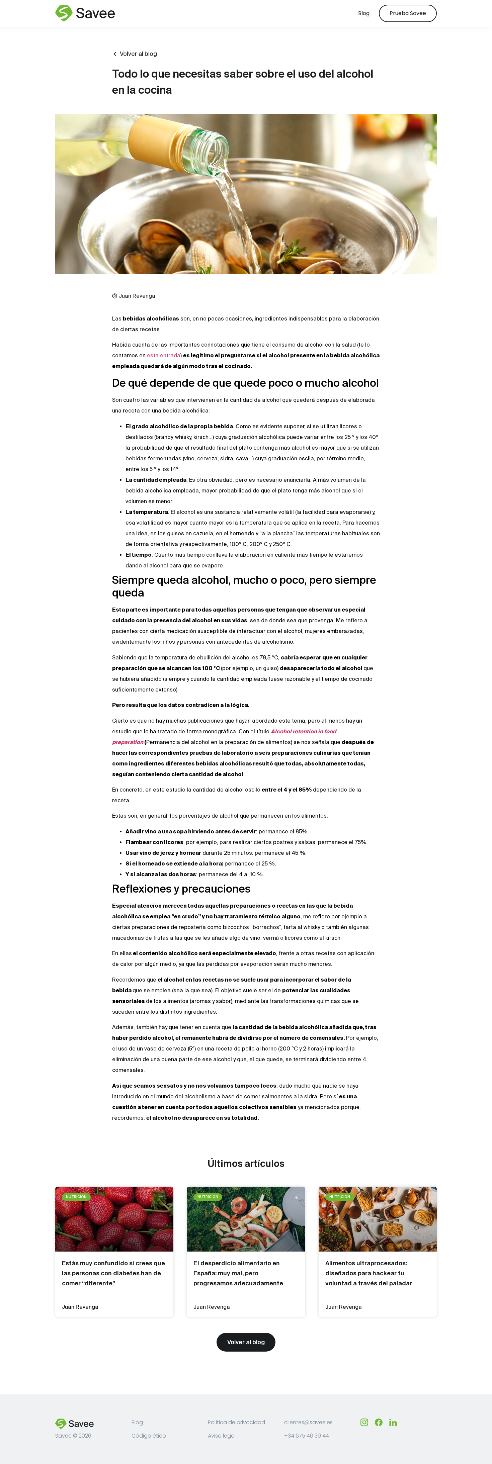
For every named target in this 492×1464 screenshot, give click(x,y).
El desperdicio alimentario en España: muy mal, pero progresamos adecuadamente (238, 1273)
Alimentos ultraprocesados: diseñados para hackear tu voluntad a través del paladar (368, 1273)
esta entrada (163, 355)
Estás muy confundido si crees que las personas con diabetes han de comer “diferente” (113, 1273)
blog (364, 13)
